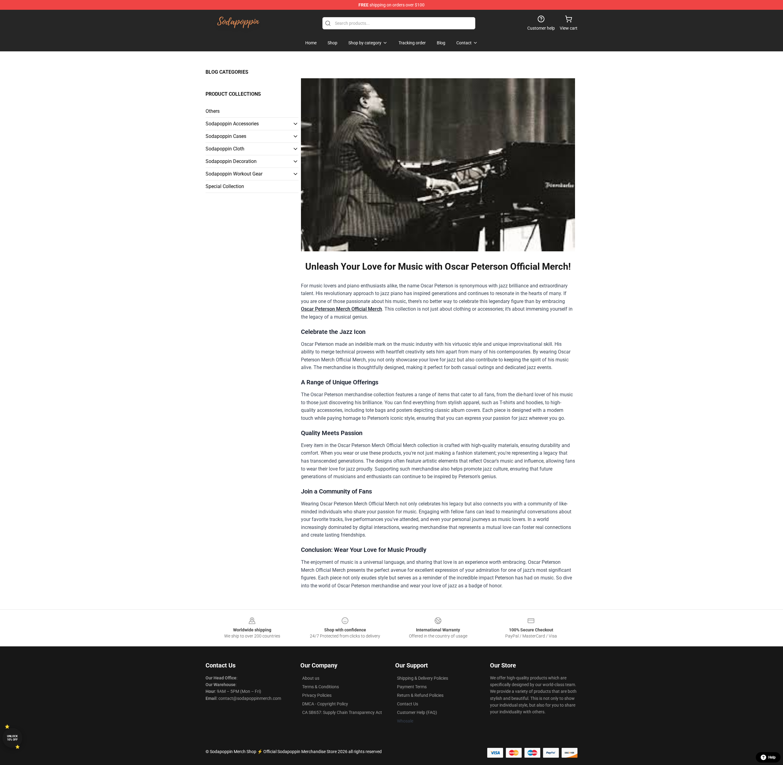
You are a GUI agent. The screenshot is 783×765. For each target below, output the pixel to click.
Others (213, 111)
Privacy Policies (317, 695)
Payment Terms (412, 686)
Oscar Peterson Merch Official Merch (341, 309)
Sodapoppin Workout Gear (234, 174)
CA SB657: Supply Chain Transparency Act (342, 712)
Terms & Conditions (320, 686)
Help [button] (772, 757)
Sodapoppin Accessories (232, 124)
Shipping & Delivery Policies (422, 678)
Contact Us (407, 703)
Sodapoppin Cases (226, 136)
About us (310, 678)
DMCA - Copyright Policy (325, 703)
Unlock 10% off (12, 738)
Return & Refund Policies (420, 695)
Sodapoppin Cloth (225, 149)
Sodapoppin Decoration (231, 161)
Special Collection (225, 186)
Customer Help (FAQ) (417, 712)
